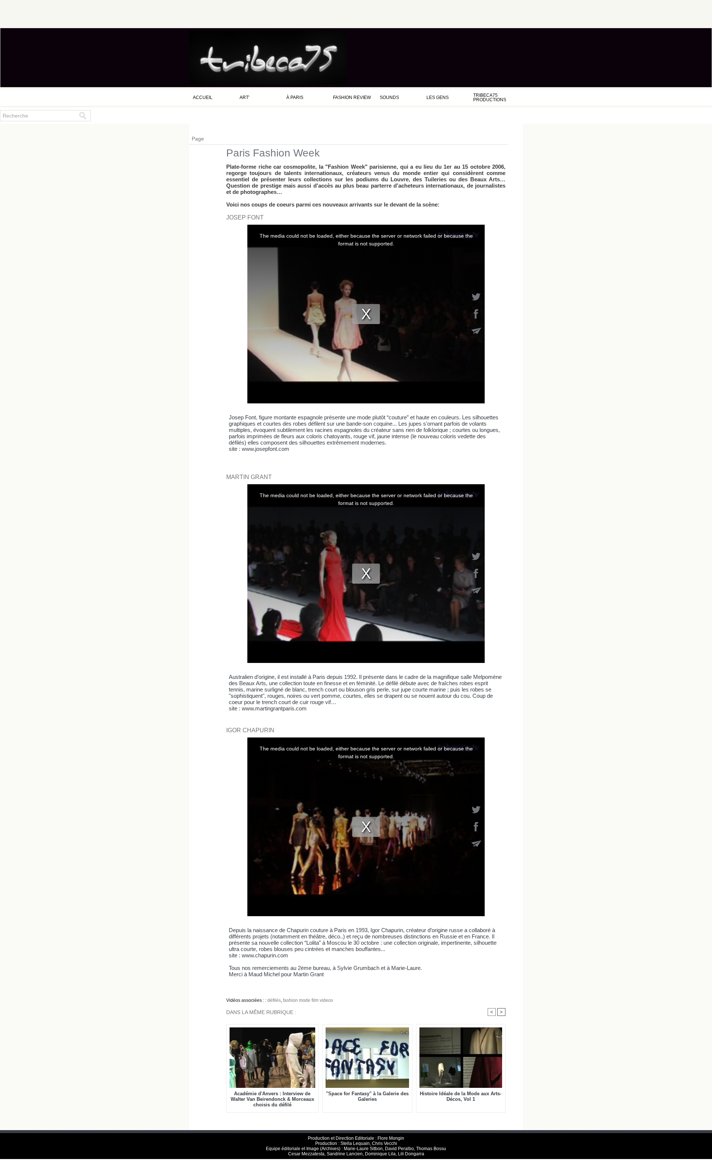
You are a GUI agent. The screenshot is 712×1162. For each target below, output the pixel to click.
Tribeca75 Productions (489, 97)
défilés (274, 1000)
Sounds (389, 97)
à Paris (294, 97)
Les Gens (437, 97)
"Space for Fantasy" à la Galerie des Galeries (367, 1096)
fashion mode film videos (308, 1000)
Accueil (202, 97)
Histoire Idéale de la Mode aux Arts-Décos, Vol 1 (460, 1096)
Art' (244, 97)
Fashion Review (352, 97)
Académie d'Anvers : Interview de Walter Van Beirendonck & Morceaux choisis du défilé (272, 1099)
